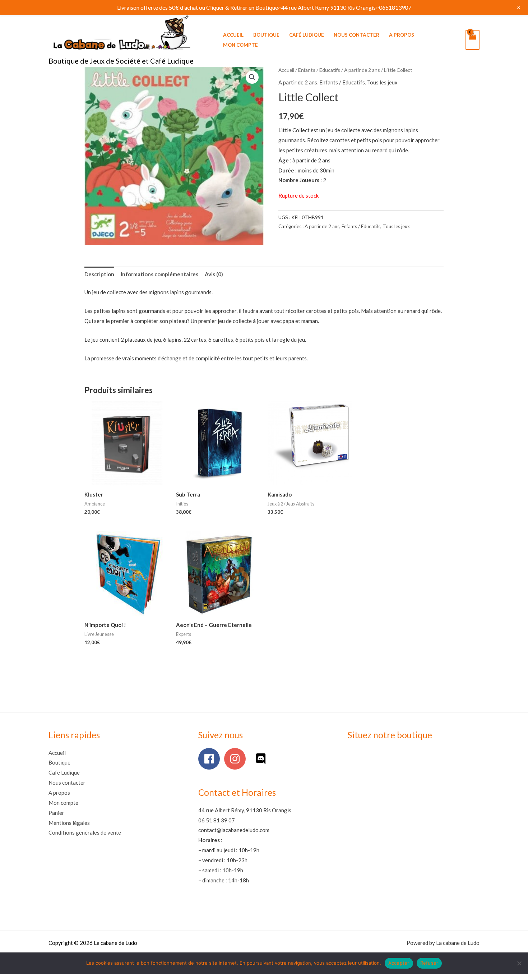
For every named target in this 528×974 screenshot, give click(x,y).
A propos (401, 35)
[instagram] (236, 759)
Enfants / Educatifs (319, 70)
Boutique (266, 35)
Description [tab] (99, 274)
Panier (56, 812)
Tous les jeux (382, 82)
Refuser (429, 963)
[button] (252, 77)
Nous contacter (356, 35)
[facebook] (210, 759)
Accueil (233, 35)
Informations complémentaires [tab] (159, 274)
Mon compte (240, 45)
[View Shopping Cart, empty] (473, 40)
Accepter (398, 963)
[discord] (262, 759)
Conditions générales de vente (84, 832)
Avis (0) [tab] (214, 274)
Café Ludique (306, 35)
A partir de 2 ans (362, 70)
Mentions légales (69, 823)
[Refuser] (519, 963)
